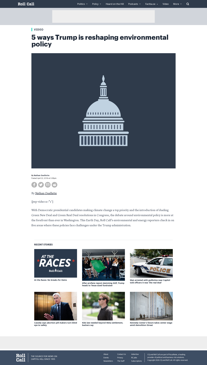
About (106, 354)
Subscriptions (136, 361)
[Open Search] (187, 4)
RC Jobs (134, 357)
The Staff (120, 361)
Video (39, 29)
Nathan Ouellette (41, 175)
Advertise (135, 354)
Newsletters (108, 361)
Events (106, 357)
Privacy (120, 357)
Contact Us (121, 354)
